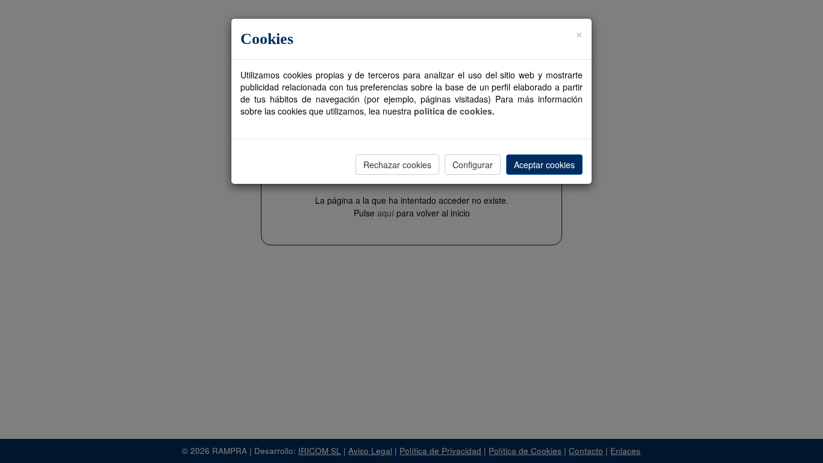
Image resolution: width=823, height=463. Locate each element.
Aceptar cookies (544, 165)
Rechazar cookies (397, 165)
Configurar (472, 165)
